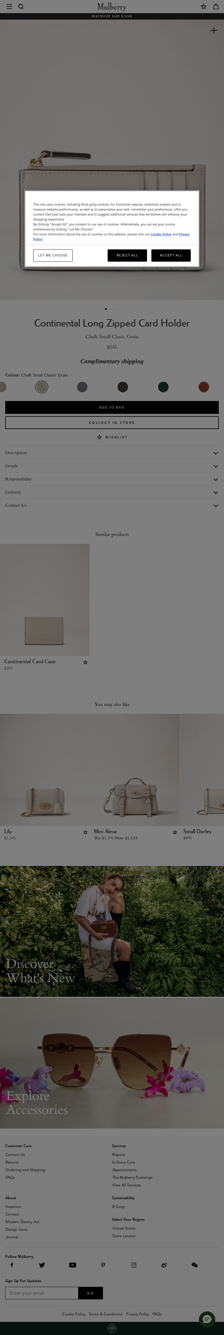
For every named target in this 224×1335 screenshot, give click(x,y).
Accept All (171, 255)
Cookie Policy (161, 234)
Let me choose (53, 255)
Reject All (127, 255)
